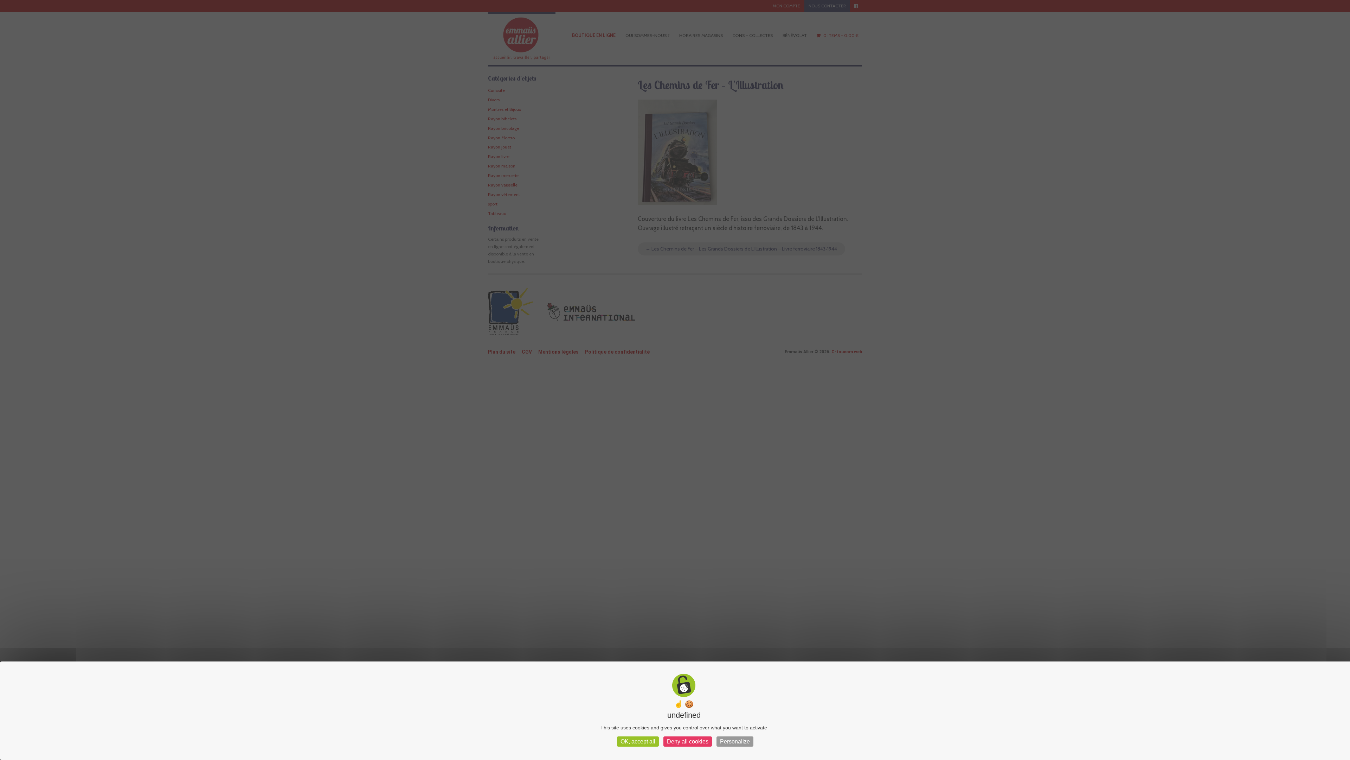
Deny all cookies (687, 742)
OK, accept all (638, 742)
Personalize (735, 742)
